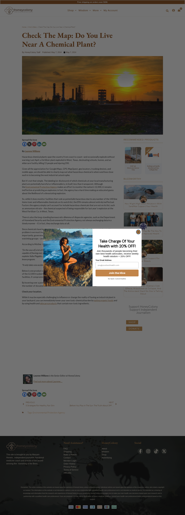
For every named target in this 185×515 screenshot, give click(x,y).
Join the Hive (117, 273)
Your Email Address (104, 260)
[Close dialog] (138, 232)
